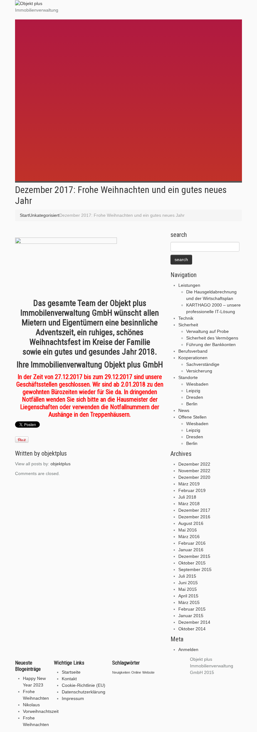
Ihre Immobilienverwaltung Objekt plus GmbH (90, 364)
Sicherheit (37, 48)
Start (24, 215)
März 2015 (189, 602)
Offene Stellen (41, 140)
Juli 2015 (187, 576)
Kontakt (69, 678)
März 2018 (189, 503)
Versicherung (44, 95)
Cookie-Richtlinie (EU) (83, 685)
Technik (33, 42)
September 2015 (195, 569)
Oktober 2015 (192, 562)
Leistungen (37, 22)
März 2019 (189, 483)
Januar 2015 (190, 615)
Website (148, 672)
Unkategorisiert (44, 215)
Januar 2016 (190, 549)
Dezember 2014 (194, 622)
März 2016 (189, 536)
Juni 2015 (188, 582)
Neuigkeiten (121, 672)
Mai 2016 (187, 529)
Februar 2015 (192, 609)
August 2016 (190, 523)
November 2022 (194, 470)
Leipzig (38, 114)
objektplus (54, 453)
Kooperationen (41, 81)
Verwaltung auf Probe (52, 55)
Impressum (73, 698)
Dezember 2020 (194, 477)
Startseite (71, 672)
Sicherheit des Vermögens (57, 62)
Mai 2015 (187, 589)
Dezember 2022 (194, 464)
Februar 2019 (192, 490)
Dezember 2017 (194, 510)
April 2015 (188, 595)
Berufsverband (42, 75)
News (30, 134)
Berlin (36, 128)
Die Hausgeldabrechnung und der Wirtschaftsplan (80, 29)
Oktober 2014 (192, 628)
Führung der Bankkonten (55, 68)
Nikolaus (31, 704)
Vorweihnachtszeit (41, 711)
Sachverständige (47, 88)
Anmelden (188, 649)
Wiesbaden (42, 108)
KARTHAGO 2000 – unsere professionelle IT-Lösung (83, 35)
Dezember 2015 (194, 556)
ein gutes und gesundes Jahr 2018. (100, 351)
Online (136, 672)
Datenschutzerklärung (83, 691)
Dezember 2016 (194, 516)
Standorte (36, 101)
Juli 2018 (187, 497)
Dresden (39, 121)
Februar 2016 (192, 543)
